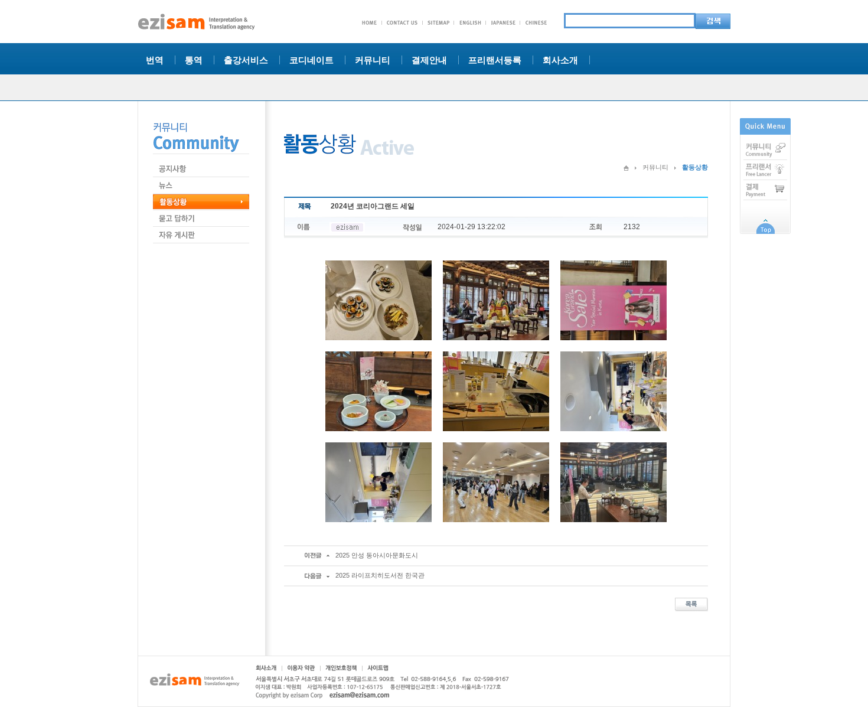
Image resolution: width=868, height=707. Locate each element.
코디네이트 (311, 60)
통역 (194, 60)
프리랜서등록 (494, 60)
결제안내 (429, 60)
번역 (155, 60)
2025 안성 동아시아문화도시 (376, 555)
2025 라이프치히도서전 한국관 (380, 575)
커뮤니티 (372, 60)
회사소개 (560, 60)
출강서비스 (246, 60)
